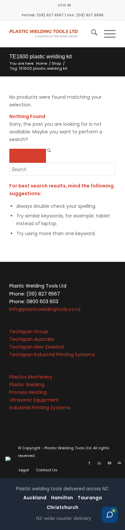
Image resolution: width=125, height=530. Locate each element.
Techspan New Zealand (36, 347)
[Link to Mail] (119, 463)
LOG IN (64, 5)
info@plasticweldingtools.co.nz (45, 309)
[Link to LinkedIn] (99, 463)
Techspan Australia (31, 339)
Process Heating (28, 392)
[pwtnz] (51, 33)
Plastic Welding (26, 384)
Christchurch (62, 507)
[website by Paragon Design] (8, 459)
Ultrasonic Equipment (34, 400)
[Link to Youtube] (109, 463)
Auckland (34, 498)
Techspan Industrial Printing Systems (52, 354)
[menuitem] (64, 5)
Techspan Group (28, 331)
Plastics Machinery (30, 377)
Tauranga (90, 498)
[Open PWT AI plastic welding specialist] (110, 515)
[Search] (90, 33)
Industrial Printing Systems (39, 407)
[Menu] (106, 33)
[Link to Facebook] (89, 463)
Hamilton (62, 498)
